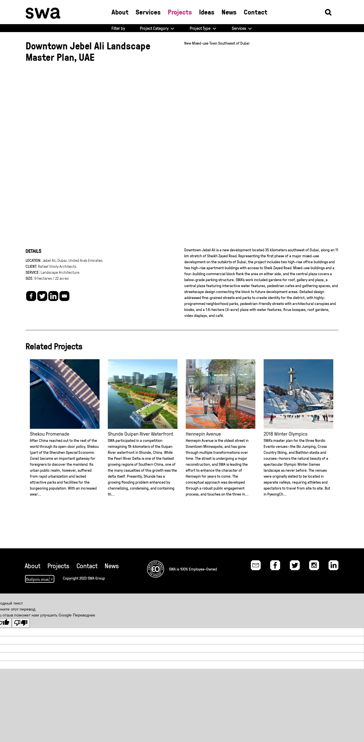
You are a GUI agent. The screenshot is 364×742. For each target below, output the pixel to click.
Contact (87, 565)
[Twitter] (42, 296)
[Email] (64, 296)
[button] (328, 12)
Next (329, 153)
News (112, 565)
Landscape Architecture (60, 272)
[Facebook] (31, 296)
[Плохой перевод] (21, 623)
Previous (35, 153)
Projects (58, 565)
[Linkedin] (53, 296)
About (32, 565)
